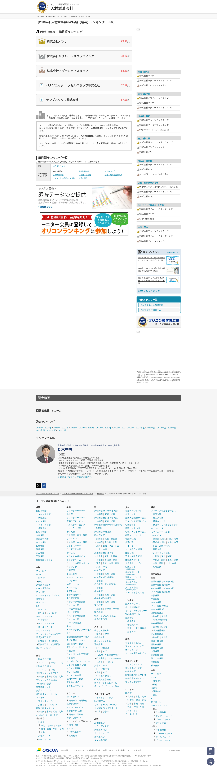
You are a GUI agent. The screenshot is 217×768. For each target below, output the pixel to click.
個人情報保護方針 (94, 750)
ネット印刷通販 (132, 607)
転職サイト (130, 525)
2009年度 (51, 430)
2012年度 (161, 428)
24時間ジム (99, 701)
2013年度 (150, 428)
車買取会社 (72, 591)
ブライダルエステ (133, 643)
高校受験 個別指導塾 (104, 553)
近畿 (55, 676)
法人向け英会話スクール (105, 683)
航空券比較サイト (75, 704)
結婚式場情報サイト (134, 678)
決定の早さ (83, 178)
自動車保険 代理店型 (160, 585)
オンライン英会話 (102, 641)
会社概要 (64, 750)
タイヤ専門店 (100, 740)
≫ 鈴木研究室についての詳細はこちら (75, 477)
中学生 (108, 609)
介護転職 (129, 542)
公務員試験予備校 (102, 679)
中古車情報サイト (75, 595)
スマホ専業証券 (43, 585)
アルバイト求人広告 (134, 592)
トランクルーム (74, 560)
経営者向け (132, 621)
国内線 (72, 714)
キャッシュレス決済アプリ (48, 634)
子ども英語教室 (101, 630)
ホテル (70, 728)
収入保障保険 (159, 630)
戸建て (54, 662)
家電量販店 (99, 723)
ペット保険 (41, 542)
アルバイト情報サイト (135, 521)
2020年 (82, 428)
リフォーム (41, 697)
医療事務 (105, 648)
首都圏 (41, 676)
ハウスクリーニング (76, 525)
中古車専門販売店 (77, 602)
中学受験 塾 (99, 570)
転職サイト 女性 (132, 528)
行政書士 (100, 658)
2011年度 (172, 428)
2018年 (99, 428)
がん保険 (40, 553)
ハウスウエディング (134, 664)
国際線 (80, 714)
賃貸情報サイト (43, 687)
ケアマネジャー (114, 658)
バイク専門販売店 (77, 616)
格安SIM (157, 514)
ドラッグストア (101, 726)
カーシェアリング (75, 577)
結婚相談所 (130, 671)
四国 (155, 546)
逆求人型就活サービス (135, 518)
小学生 (116, 609)
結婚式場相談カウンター (136, 675)
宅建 (98, 651)
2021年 (73, 428)
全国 (142, 707)
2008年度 (61, 430)
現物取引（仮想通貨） (48, 641)
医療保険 (40, 549)
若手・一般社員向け (136, 628)
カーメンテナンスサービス (79, 630)
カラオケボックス (133, 710)
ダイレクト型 (44, 514)
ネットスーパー (74, 546)
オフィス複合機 (74, 675)
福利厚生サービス (75, 679)
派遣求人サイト (132, 560)
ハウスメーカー (45, 736)
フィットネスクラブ (103, 697)
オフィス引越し (74, 668)
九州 (61, 676)
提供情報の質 (84, 171)
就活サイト (130, 514)
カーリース (72, 588)
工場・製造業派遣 (133, 556)
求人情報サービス (133, 563)
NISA (38, 574)
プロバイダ (156, 535)
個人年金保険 (157, 658)
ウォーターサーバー (76, 510)
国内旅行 (73, 700)
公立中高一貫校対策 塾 (105, 584)
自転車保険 (41, 532)
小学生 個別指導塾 (102, 598)
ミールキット (73, 539)
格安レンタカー (74, 584)
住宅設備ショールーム (46, 694)
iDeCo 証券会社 (43, 588)
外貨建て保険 (157, 648)
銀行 (40, 581)
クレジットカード (44, 616)
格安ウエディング (133, 668)
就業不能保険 (157, 641)
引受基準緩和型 (160, 620)
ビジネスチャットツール (136, 610)
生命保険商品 (157, 623)
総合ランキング (59, 166)
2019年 (91, 428)
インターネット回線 (160, 553)
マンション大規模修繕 (46, 680)
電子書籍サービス (75, 644)
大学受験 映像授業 (102, 532)
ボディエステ (131, 650)
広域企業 (157, 549)
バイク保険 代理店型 (160, 592)
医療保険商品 (157, 613)
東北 (43, 725)
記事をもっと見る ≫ (149, 291)
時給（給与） (144, 72)
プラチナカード (163, 723)
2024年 (48, 428)
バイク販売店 (73, 612)
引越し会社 (72, 574)
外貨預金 (40, 599)
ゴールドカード (45, 627)
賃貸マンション (43, 690)
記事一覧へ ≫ (172, 252)
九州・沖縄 (101, 549)
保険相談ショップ (44, 560)
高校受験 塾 (99, 535)
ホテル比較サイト (75, 707)
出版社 (72, 658)
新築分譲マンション (45, 708)
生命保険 (40, 546)
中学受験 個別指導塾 (104, 577)
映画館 (128, 693)
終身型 (156, 616)
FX (37, 606)
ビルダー (42, 722)
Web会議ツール (132, 614)
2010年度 (40, 430)
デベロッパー (44, 739)
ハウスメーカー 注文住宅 (47, 715)
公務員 (99, 662)
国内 (71, 725)
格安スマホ (158, 518)
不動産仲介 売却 (43, 659)
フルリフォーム (45, 701)
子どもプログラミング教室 (106, 686)
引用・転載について (124, 750)
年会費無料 (43, 620)
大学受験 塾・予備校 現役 (106, 510)
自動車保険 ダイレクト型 (162, 581)
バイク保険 (41, 521)
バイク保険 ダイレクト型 (162, 588)
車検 (69, 626)
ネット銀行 (41, 592)
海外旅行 (83, 700)
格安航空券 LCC (74, 711)
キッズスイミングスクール (105, 708)
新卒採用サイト (132, 573)
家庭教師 (98, 612)
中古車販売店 (73, 598)
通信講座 (98, 644)
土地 (61, 662)
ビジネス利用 (75, 732)
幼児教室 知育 (100, 619)
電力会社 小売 (73, 682)
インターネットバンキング (48, 595)
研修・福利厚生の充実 (113, 175)
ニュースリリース (77, 750)
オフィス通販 (73, 672)
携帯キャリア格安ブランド (165, 525)
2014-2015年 (128, 428)
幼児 (98, 634)
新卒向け (131, 631)
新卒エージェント (133, 578)
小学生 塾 (98, 591)
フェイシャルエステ (134, 646)
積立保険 (155, 665)
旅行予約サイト (74, 697)
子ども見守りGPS (75, 686)
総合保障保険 (157, 655)
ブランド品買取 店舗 (76, 665)
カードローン (42, 609)
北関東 (50, 725)
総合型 (72, 651)
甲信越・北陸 (111, 542)
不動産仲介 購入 (43, 666)
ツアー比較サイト (75, 718)
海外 (77, 725)
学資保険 (40, 556)
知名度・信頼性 (85, 175)
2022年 (65, 428)
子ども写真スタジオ (76, 640)
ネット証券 (41, 571)
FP (97, 648)
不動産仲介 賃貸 (43, 683)
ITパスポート (111, 662)
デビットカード (43, 630)
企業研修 (129, 617)
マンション (43, 662)
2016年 (116, 428)
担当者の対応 (110, 171)
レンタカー (72, 581)
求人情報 (137, 750)
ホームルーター (158, 528)
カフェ (70, 633)
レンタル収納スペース (79, 563)
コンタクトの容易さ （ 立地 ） (65, 178)
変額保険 (155, 662)
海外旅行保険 (42, 539)
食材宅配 (71, 532)
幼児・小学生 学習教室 (105, 616)
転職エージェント (133, 535)
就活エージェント (133, 510)
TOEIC (99, 655)
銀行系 (41, 613)
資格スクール (100, 665)
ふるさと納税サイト (76, 556)
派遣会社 (129, 553)
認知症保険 (156, 644)
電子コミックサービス (77, 647)
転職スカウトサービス (135, 532)
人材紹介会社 (131, 583)
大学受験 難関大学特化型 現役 (108, 525)
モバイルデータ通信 (160, 532)
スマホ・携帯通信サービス (163, 510)
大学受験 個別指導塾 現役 (106, 518)
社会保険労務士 (112, 655)
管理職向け (132, 625)
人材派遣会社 (131, 588)
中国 (176, 542)
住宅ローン (41, 602)
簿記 (105, 651)
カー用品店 (99, 736)
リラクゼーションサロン (105, 704)
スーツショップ (101, 733)
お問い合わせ (108, 750)
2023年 (56, 428)
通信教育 (98, 605)
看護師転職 (130, 539)
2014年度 (140, 428)
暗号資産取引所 (43, 637)
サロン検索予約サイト (135, 653)
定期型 (164, 616)
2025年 (39, 428)
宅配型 (72, 570)
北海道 (99, 539)
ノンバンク (51, 613)
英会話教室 (99, 637)
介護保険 (155, 651)
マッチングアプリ (133, 682)
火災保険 (40, 535)
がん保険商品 (157, 634)
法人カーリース (132, 603)
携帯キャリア (159, 521)
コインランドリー (75, 528)
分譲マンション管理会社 (47, 673)
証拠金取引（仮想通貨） (49, 644)
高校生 (99, 609)
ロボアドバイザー (44, 648)
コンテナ (73, 567)
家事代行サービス (75, 521)
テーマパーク (131, 714)
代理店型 (42, 518)
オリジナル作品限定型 (79, 654)
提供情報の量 (58, 175)
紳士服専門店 (100, 729)
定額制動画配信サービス (78, 637)
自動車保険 (41, 510)
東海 (48, 676)
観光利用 (73, 735)
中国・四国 (58, 729)
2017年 (108, 428)
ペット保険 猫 (157, 609)
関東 (144, 696)
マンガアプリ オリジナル (78, 661)
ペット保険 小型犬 (159, 606)
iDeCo (154, 688)
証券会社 (42, 578)
